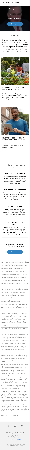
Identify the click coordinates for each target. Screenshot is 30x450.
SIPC (12, 445)
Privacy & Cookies (19, 432)
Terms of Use (11, 433)
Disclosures (9, 432)
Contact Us (19, 433)
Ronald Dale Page (10, 9)
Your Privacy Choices (14, 439)
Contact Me (15, 24)
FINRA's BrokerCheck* (15, 301)
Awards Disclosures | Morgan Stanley (9, 415)
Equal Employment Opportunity (15, 437)
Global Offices (15, 435)
